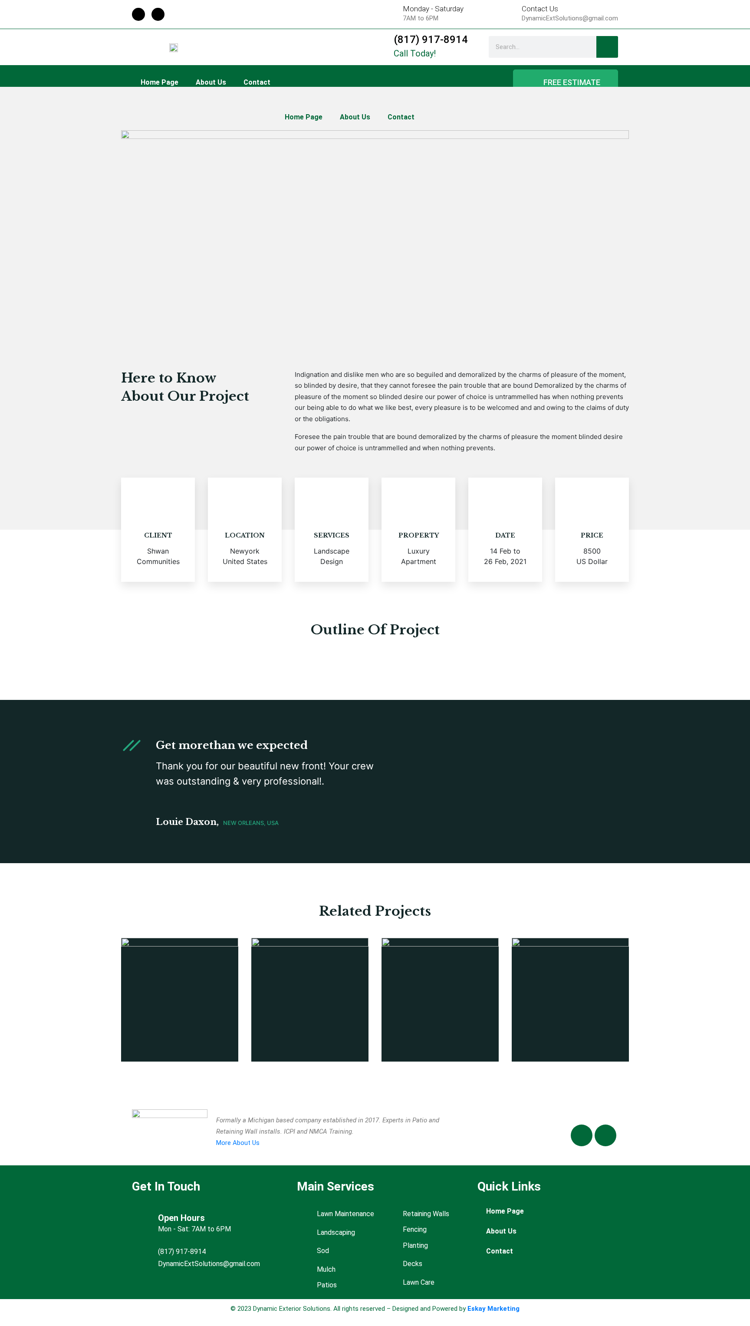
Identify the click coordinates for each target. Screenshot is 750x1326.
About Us (211, 82)
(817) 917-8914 (431, 39)
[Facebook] (138, 14)
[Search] (607, 47)
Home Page (159, 82)
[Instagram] (157, 14)
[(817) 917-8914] (376, 47)
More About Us (238, 1143)
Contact (256, 82)
